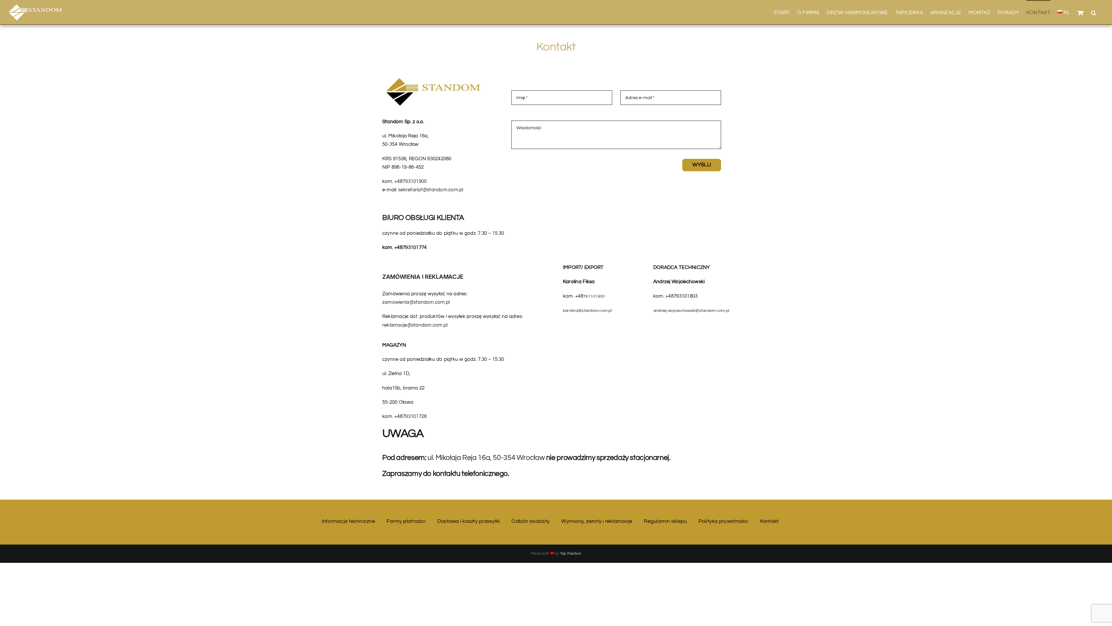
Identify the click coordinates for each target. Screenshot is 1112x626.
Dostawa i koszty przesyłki (468, 521)
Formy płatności (406, 521)
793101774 (415, 247)
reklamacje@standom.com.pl (414, 325)
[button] (1093, 12)
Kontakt (769, 521)
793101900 (415, 181)
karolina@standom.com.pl (587, 311)
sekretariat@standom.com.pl (430, 189)
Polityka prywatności (723, 521)
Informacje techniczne (348, 521)
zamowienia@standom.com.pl (416, 302)
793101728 (415, 416)
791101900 (594, 296)
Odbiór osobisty (530, 521)
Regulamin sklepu (665, 521)
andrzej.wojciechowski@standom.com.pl (691, 311)
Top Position (570, 554)
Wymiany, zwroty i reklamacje (596, 521)
